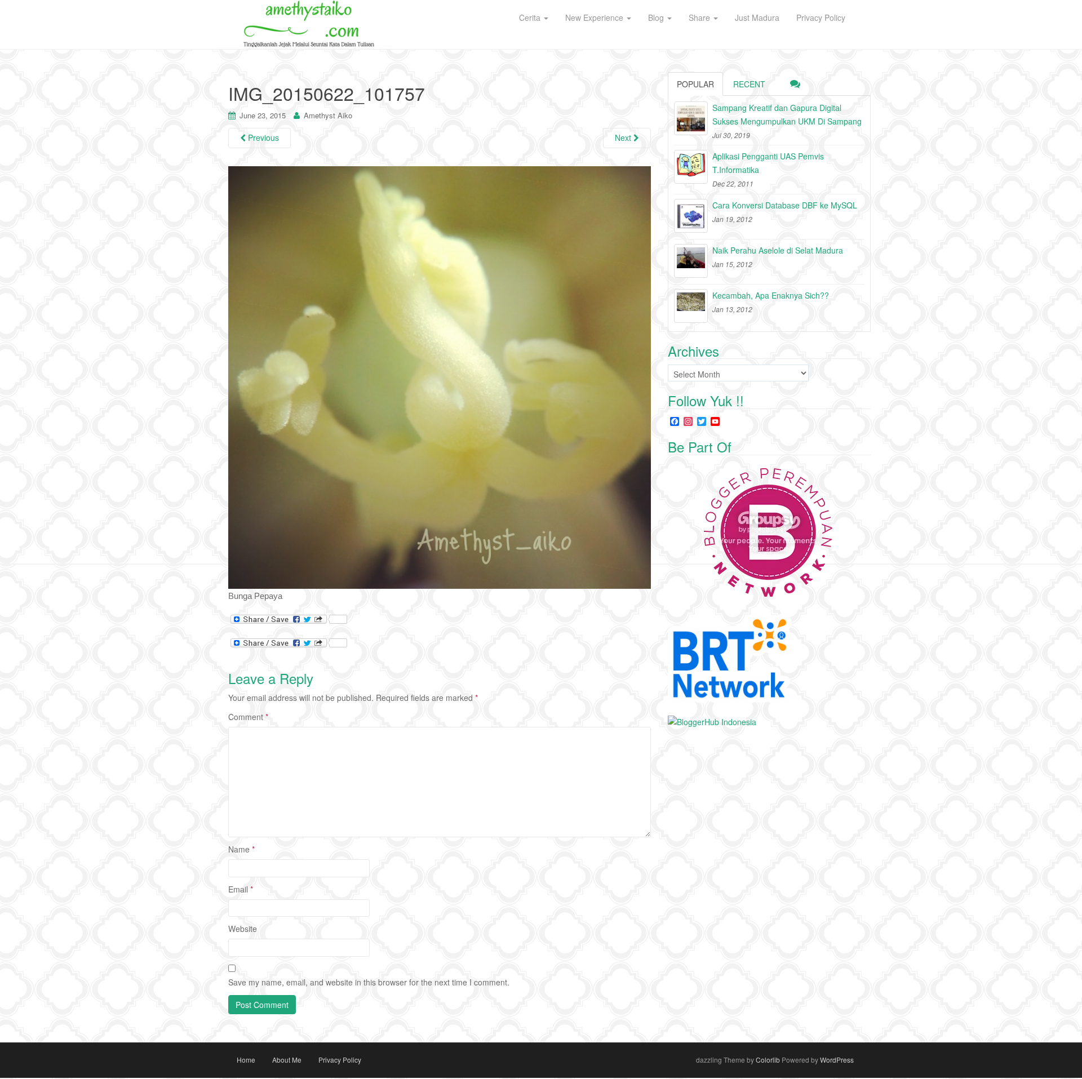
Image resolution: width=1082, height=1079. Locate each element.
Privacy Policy (339, 1059)
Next (624, 137)
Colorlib (768, 1059)
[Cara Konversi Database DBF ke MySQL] (691, 216)
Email (240, 889)
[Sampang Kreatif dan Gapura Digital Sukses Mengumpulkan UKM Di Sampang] (691, 118)
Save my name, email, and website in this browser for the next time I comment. (368, 982)
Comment (248, 716)
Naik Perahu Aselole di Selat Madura (777, 250)
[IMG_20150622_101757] (439, 376)
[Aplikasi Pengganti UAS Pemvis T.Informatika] (691, 167)
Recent (749, 84)
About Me (286, 1059)
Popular (695, 84)
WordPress (837, 1059)
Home (246, 1059)
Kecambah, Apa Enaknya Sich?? (770, 295)
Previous (262, 137)
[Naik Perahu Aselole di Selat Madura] (691, 261)
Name (241, 849)
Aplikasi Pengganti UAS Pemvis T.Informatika (768, 162)
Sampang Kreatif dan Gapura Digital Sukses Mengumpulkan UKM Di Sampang (787, 114)
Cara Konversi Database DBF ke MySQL (784, 205)
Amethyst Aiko (328, 115)
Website (242, 928)
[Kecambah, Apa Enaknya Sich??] (691, 306)
